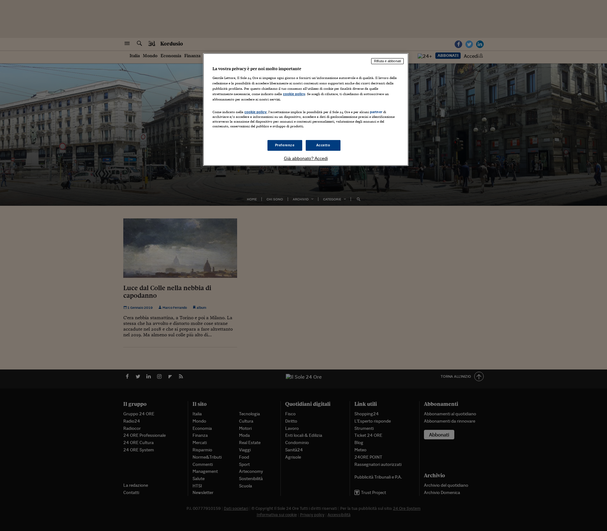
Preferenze (285, 145)
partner (376, 112)
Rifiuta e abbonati (387, 61)
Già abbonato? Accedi (306, 158)
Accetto (323, 145)
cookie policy (294, 94)
